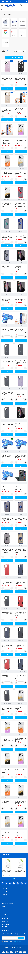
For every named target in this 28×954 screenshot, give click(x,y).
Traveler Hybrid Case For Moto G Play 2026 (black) (7, 614)
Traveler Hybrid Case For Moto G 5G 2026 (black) (20, 645)
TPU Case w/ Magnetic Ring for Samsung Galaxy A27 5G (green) (7, 236)
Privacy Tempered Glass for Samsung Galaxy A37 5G (6, 299)
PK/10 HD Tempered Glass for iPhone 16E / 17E (7, 457)
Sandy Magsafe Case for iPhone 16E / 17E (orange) (7, 803)
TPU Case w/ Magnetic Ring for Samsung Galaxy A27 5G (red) (20, 205)
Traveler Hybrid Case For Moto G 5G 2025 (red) (7, 677)
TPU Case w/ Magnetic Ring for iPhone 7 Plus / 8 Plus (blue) (21, 519)
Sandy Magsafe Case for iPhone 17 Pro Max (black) (7, 205)
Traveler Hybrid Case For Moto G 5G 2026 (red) (20, 614)
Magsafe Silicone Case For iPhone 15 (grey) (7, 362)
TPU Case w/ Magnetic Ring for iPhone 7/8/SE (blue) (20, 551)
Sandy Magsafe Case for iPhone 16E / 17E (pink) (20, 771)
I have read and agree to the (12, 941)
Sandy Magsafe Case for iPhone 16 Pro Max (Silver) (7, 834)
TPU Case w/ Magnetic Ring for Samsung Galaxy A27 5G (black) (7, 268)
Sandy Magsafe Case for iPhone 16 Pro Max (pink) (20, 834)
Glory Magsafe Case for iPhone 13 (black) (20, 79)
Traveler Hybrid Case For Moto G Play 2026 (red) (7, 582)
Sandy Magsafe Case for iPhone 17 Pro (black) (7, 771)
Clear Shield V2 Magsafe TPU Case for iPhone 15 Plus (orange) (21, 331)
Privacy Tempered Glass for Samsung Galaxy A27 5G (20, 299)
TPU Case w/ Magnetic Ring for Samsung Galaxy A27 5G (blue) (20, 236)
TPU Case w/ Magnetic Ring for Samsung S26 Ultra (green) (20, 488)
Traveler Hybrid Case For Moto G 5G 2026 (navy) (7, 645)
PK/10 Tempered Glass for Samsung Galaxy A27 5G (7, 331)
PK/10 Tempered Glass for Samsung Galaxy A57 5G (20, 457)
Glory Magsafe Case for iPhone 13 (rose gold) (7, 110)
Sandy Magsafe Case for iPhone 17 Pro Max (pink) (20, 142)
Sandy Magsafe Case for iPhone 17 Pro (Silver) (20, 708)
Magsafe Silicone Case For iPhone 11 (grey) (7, 425)
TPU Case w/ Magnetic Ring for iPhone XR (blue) (7, 519)
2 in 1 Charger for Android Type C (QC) (20, 871)
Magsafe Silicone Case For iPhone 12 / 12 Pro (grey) (7, 394)
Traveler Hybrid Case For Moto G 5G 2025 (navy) (20, 677)
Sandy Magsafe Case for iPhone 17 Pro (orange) (20, 740)
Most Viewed (5, 855)
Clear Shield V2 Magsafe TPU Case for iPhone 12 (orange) (7, 142)
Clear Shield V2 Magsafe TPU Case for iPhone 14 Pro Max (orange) (21, 110)
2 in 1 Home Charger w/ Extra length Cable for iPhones (7, 872)
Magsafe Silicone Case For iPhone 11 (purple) (21, 393)
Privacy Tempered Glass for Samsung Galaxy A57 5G (20, 268)
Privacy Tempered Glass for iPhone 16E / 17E (20, 425)
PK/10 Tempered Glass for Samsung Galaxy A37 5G (7, 488)
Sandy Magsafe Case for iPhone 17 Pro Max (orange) (7, 173)
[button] (13, 878)
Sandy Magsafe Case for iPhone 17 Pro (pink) (7, 739)
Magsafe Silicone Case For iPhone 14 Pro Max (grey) (21, 362)
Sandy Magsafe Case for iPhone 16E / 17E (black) (20, 803)
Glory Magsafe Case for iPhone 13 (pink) (7, 79)
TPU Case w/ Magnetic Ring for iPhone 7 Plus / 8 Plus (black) (7, 551)
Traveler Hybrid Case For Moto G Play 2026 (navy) (20, 582)
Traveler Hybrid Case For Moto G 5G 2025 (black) (7, 708)
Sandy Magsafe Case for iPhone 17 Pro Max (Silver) (20, 173)
